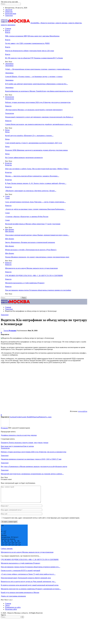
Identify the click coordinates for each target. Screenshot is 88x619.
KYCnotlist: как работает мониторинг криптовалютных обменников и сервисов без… (36, 84)
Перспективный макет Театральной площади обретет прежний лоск (26, 578)
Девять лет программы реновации (13, 596)
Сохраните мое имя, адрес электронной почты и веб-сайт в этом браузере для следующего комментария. (41, 518)
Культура (8, 163)
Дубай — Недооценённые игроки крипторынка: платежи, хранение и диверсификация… (38, 69)
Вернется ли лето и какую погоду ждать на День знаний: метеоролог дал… (28, 581)
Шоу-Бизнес (9, 229)
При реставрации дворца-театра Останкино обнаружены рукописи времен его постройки (38, 290)
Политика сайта (11, 609)
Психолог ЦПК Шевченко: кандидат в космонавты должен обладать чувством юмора (36, 150)
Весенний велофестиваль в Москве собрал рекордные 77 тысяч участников (32, 224)
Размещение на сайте (13, 607)
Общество (9, 11)
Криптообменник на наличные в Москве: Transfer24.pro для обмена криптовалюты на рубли (39, 91)
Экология (8, 10)
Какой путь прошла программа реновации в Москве (20, 592)
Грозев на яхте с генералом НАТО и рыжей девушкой (20, 570)
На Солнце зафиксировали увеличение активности (24, 157)
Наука (7, 130)
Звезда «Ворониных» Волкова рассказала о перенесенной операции (30, 242)
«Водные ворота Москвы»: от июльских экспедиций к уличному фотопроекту (34, 110)
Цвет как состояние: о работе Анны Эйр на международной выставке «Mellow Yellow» (37, 169)
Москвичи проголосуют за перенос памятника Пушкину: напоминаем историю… (31, 589)
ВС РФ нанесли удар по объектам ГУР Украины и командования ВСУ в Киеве (34, 58)
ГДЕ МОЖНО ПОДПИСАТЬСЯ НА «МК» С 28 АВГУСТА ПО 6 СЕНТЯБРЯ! (34, 275)
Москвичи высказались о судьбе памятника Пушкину (25, 283)
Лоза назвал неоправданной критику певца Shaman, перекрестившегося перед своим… (37, 235)
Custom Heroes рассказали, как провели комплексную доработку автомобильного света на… (39, 124)
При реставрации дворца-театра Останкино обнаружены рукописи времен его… (30, 567)
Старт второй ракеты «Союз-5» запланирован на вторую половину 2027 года (33, 143)
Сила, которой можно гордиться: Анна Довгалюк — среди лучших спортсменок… (35, 202)
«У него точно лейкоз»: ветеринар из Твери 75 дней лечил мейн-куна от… (28, 574)
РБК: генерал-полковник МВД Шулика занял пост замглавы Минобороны (32, 36)
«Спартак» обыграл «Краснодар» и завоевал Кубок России (26, 216)
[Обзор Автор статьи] (5, 426)
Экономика (9, 64)
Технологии (9, 97)
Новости (8, 106)
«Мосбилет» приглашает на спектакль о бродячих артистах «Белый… (30, 191)
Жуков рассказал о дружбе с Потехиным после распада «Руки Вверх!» (31, 250)
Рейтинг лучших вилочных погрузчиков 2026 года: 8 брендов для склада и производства (38, 102)
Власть (7, 30)
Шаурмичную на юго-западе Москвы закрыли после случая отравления (31, 268)
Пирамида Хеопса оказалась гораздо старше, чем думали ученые (24, 442)
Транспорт (9, 15)
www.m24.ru (82, 411)
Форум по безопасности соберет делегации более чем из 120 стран (29, 51)
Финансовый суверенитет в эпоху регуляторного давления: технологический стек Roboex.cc (39, 117)
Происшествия (10, 13)
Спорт (7, 196)
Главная (8, 28)
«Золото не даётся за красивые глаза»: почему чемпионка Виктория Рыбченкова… (35, 209)
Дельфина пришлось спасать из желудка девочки (19, 435)
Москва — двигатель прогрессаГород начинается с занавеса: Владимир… (32, 176)
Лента (7, 605)
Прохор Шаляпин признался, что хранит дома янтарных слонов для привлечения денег (37, 257)
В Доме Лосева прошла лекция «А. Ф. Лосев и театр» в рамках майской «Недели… (35, 183)
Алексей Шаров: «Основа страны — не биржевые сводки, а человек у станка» (34, 76)
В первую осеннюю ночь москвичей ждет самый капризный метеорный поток (29, 585)
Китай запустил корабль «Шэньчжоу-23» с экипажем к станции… (29, 135)
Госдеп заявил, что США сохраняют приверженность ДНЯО (27, 43)
